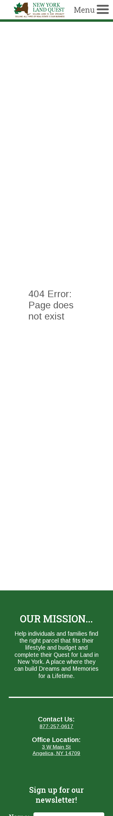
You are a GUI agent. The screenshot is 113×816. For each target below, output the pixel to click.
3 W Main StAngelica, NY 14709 (56, 750)
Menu (84, 10)
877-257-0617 (56, 726)
